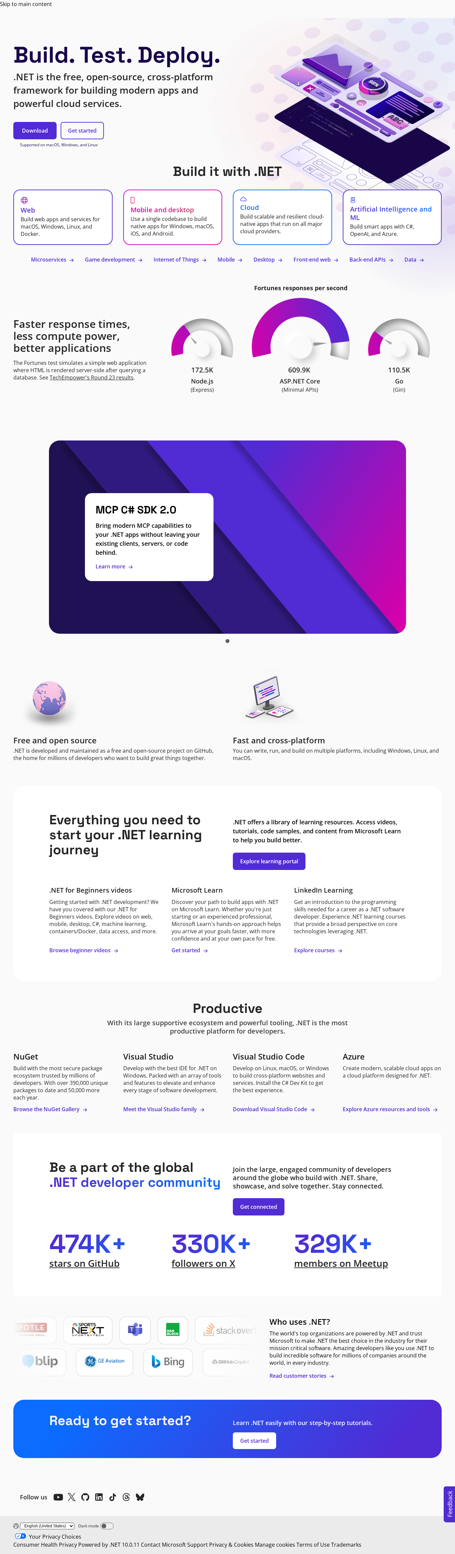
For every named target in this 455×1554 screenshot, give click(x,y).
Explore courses (315, 950)
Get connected (258, 1206)
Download (35, 130)
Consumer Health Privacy (45, 1544)
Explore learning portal (269, 861)
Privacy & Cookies (231, 1544)
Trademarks (346, 1544)
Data (411, 259)
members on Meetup (341, 1263)
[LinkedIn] (99, 1497)
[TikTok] (112, 1497)
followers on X (203, 1263)
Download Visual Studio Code (270, 1109)
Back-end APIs (368, 259)
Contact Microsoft (163, 1544)
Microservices (49, 259)
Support (197, 1544)
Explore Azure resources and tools (387, 1109)
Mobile (227, 259)
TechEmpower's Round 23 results (92, 377)
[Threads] (126, 1497)
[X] (71, 1497)
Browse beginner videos (80, 950)
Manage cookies (275, 1544)
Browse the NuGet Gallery (47, 1109)
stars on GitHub (84, 1263)
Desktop (264, 259)
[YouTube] (58, 1497)
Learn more (111, 566)
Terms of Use (313, 1544)
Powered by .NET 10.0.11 (109, 1544)
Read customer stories (298, 1375)
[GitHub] (85, 1497)
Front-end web (312, 259)
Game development (110, 259)
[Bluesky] (140, 1497)
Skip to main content (26, 4)
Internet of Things (177, 259)
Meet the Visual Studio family (160, 1109)
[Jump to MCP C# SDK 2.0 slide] (227, 641)
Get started (82, 130)
